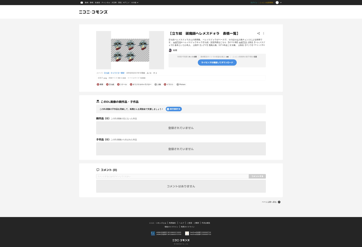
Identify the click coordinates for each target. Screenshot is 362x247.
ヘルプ (181, 223)
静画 (91, 2)
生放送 (97, 2)
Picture (182, 84)
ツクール (123, 84)
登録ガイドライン (171, 227)
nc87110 (177, 42)
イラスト (170, 84)
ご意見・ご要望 (193, 223)
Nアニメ (126, 2)
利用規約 (172, 223)
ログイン (254, 2)
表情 (101, 84)
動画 (86, 2)
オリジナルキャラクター (142, 84)
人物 (159, 84)
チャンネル (106, 2)
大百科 (114, 2)
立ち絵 (111, 84)
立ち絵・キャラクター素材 (114, 73)
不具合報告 (206, 223)
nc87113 (243, 42)
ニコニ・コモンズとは (157, 223)
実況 (120, 2)
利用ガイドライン (188, 227)
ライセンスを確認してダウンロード (217, 62)
